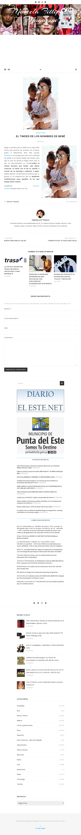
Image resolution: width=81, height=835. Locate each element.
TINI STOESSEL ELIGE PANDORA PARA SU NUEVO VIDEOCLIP (37, 492)
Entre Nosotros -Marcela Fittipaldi (29, 740)
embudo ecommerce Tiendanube (31, 581)
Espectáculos (21, 745)
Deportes (20, 735)
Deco (19, 730)
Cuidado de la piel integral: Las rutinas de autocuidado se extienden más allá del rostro (37, 482)
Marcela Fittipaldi (13, 202)
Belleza (19, 720)
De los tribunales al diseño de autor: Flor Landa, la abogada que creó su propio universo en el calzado (39, 532)
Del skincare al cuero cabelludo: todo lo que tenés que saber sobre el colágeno (39, 545)
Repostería (21, 769)
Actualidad (20, 706)
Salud (19, 774)
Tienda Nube (22, 555)
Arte (18, 711)
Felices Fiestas (22, 750)
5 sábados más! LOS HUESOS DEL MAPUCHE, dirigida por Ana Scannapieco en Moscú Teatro (40, 577)
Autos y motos (22, 715)
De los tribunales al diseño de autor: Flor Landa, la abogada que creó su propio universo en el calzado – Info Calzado (40, 528)
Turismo (20, 784)
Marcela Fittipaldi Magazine (40, 15)
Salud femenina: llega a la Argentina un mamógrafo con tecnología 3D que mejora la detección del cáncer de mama (40, 551)
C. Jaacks (62, 821)
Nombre (7, 309)
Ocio (18, 764)
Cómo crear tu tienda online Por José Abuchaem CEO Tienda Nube (36, 556)
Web (6, 328)
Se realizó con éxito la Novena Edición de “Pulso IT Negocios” (64, 277)
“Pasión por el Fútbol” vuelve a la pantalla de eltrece (35, 497)
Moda (19, 760)
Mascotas (20, 755)
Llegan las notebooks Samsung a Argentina (42, 572)
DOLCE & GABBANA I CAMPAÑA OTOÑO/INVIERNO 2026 (35, 477)
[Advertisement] (40, 50)
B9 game (20, 572)
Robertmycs (22, 566)
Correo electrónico (11, 318)
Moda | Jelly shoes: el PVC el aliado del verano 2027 (34, 507)
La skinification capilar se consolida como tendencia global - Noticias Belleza (36, 543)
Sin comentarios (71, 202)
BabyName (8, 155)
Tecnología (40, 133)
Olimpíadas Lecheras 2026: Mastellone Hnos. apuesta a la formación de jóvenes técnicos (40, 562)
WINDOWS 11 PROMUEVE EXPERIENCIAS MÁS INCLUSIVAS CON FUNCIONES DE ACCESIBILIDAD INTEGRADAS (40, 279)
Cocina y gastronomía (24, 725)
